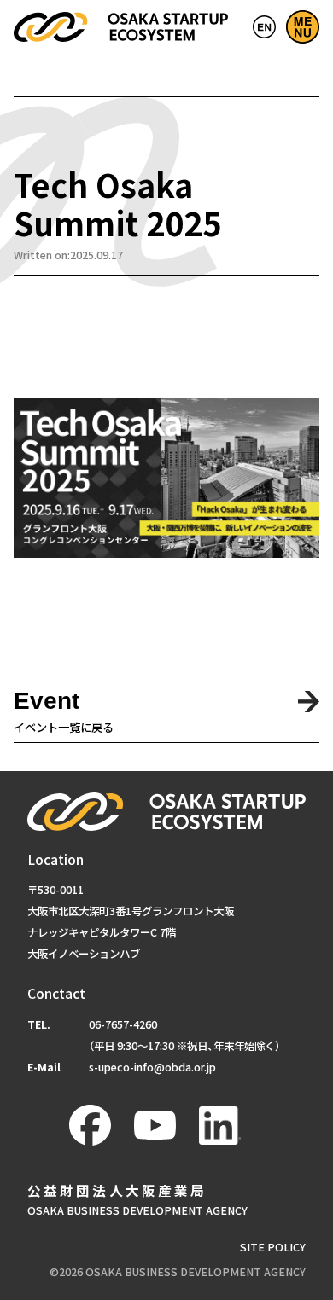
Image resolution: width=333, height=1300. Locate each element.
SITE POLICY (273, 1247)
